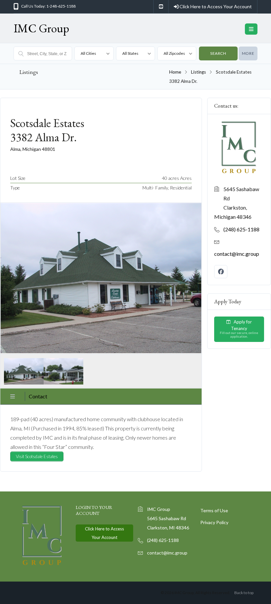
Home (175, 72)
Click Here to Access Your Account (215, 6)
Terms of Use (214, 510)
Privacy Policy (214, 522)
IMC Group (41, 28)
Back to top (243, 592)
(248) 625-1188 (241, 229)
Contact (38, 396)
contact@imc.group (236, 254)
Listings (198, 72)
